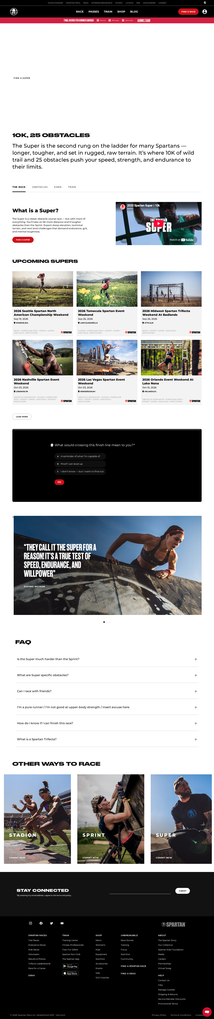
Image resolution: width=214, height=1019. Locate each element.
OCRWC (119, 3)
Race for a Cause (36, 968)
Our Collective (165, 945)
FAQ (160, 985)
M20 (138, 3)
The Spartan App (70, 959)
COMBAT (162, 3)
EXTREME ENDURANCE (101, 3)
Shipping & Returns (168, 994)
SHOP (99, 935)
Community (127, 959)
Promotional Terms (168, 1003)
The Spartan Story (167, 940)
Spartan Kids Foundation (170, 949)
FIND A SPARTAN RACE (133, 966)
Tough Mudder (55, 3)
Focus (124, 949)
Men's (98, 940)
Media (161, 954)
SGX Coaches (102, 977)
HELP (161, 975)
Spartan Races (37, 935)
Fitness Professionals (73, 945)
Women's (100, 945)
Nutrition (100, 959)
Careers (162, 959)
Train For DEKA (70, 949)
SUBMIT (182, 891)
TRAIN (65, 935)
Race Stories (127, 940)
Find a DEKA (128, 973)
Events (99, 968)
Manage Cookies (166, 989)
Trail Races (33, 940)
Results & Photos (37, 959)
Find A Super (23, 240)
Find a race (188, 11)
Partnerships (164, 963)
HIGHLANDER (149, 3)
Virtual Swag (164, 968)
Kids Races (33, 949)
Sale (98, 973)
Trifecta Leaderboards (39, 963)
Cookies (200, 1015)
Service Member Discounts (172, 999)
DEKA (86, 3)
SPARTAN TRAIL (73, 3)
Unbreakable (129, 935)
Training (125, 945)
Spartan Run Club (71, 954)
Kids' (98, 949)
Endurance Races (37, 945)
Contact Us (163, 980)
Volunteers (33, 954)
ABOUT (162, 935)
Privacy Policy (159, 1015)
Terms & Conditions (181, 1015)
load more (22, 417)
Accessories (102, 963)
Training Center (70, 940)
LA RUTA (129, 3)
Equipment (101, 954)
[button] (104, 622)
